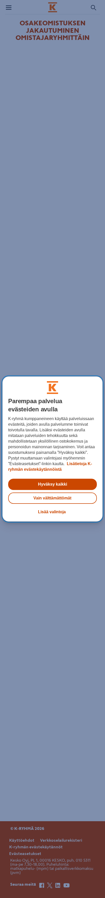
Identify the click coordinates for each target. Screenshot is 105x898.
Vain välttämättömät (52, 498)
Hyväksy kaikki (52, 484)
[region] (52, 449)
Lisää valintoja (52, 512)
